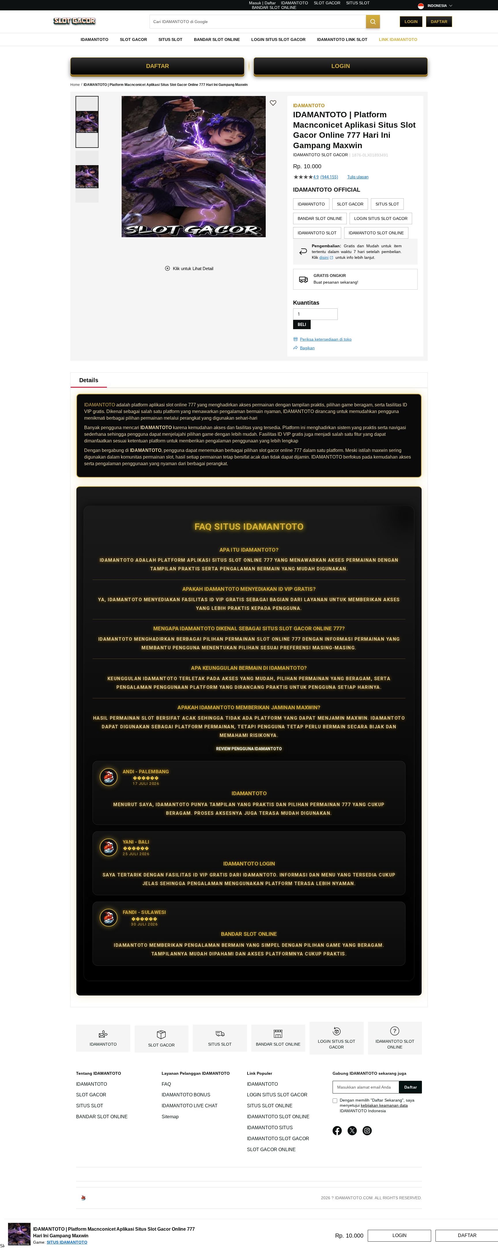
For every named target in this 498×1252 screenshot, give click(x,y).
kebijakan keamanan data (384, 1105)
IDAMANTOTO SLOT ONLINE (278, 1116)
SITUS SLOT (358, 3)
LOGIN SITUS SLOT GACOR (277, 1094)
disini (324, 257)
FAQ (166, 1084)
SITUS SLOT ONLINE (270, 1105)
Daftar (439, 21)
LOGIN (340, 66)
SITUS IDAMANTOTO (67, 1242)
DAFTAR (157, 66)
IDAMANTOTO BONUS (186, 1094)
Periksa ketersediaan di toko (326, 339)
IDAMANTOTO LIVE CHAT (190, 1105)
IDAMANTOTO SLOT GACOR (278, 1138)
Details (88, 380)
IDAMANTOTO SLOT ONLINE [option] (376, 233)
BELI (302, 324)
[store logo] (74, 21)
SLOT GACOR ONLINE (271, 1149)
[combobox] (265, 22)
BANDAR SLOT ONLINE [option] (320, 218)
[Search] (373, 21)
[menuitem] (94, 39)
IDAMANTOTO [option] (311, 204)
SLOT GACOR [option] (350, 204)
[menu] (249, 39)
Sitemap (170, 1116)
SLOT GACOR (327, 3)
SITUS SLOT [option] (387, 204)
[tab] (89, 380)
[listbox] (355, 218)
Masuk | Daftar (262, 3)
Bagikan (307, 348)
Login (411, 21)
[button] (87, 122)
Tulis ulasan (358, 177)
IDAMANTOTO (294, 3)
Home (75, 85)
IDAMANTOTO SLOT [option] (317, 233)
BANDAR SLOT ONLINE (274, 7)
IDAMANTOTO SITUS (270, 1127)
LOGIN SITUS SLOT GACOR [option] (381, 218)
